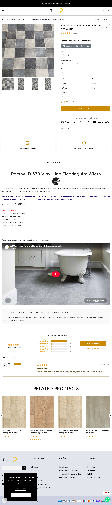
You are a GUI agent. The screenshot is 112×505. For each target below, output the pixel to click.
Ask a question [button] (93, 349)
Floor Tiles (91, 467)
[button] (66, 33)
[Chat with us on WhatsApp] (107, 499)
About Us (34, 467)
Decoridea (11, 501)
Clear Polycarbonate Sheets (69, 470)
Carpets (90, 481)
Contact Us (35, 470)
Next (106, 19)
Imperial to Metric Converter (77, 46)
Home (4, 19)
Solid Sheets (63, 467)
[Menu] (5, 11)
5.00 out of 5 (25, 345)
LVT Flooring (91, 474)
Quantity (64, 93)
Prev (99, 19)
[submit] (24, 468)
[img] (42, 365)
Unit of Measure (67, 60)
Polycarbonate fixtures (67, 477)
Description (54, 163)
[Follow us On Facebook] (2, 475)
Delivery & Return (68, 40)
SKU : (63, 128)
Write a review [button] (93, 343)
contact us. (45, 240)
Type (62, 51)
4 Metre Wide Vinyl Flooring (19, 19)
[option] (28, 50)
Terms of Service (37, 481)
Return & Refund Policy (39, 484)
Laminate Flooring (93, 477)
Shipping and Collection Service (42, 488)
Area (62, 69)
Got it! (21, 495)
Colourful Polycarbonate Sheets (70, 474)
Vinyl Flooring (92, 470)
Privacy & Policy (20, 488)
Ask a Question (84, 40)
